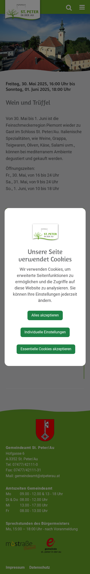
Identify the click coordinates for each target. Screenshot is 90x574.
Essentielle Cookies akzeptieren (46, 349)
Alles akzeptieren (45, 315)
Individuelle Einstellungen (45, 332)
